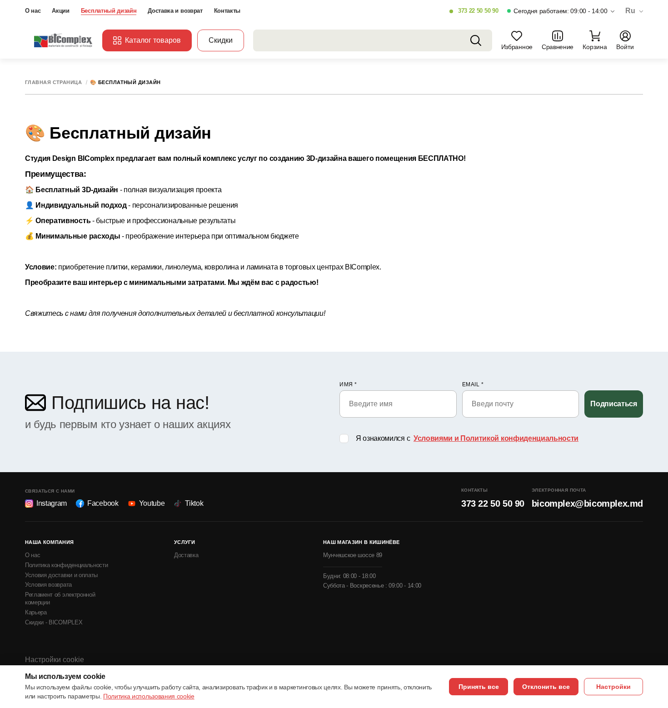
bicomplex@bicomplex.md (587, 504)
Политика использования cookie (148, 696)
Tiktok (194, 503)
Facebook (102, 503)
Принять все (479, 686)
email (473, 384)
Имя (348, 384)
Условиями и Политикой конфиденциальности (496, 438)
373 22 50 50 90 (478, 10)
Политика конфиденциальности (66, 565)
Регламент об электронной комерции (60, 598)
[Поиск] (475, 40)
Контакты (227, 10)
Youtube (152, 503)
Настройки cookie (54, 659)
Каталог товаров (153, 40)
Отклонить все (546, 686)
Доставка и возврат (175, 10)
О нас (32, 10)
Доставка (186, 555)
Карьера (36, 612)
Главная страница (53, 82)
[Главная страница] (63, 40)
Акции (60, 10)
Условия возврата (48, 584)
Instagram (51, 503)
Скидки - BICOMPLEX (53, 622)
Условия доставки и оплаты (61, 575)
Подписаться (613, 404)
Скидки (221, 40)
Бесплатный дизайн (109, 10)
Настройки (613, 686)
